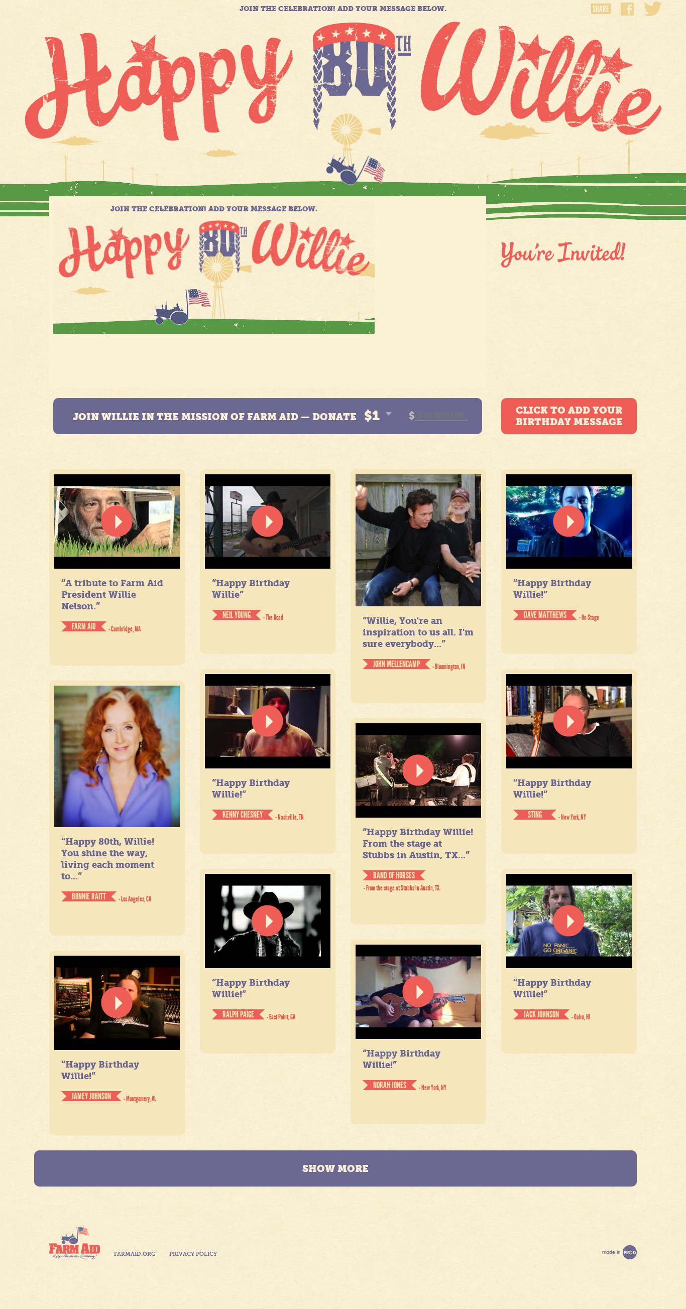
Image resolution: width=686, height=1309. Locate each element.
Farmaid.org (134, 1254)
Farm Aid (74, 1243)
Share (601, 9)
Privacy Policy (193, 1254)
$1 (372, 416)
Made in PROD (619, 1252)
